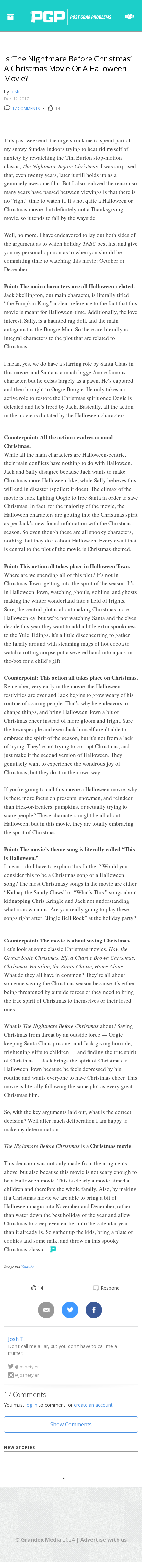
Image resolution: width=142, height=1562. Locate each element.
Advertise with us (103, 1539)
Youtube (27, 1266)
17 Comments (25, 108)
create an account (93, 1405)
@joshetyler (27, 1367)
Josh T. (17, 91)
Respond (109, 1288)
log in (31, 1405)
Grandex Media (41, 1539)
